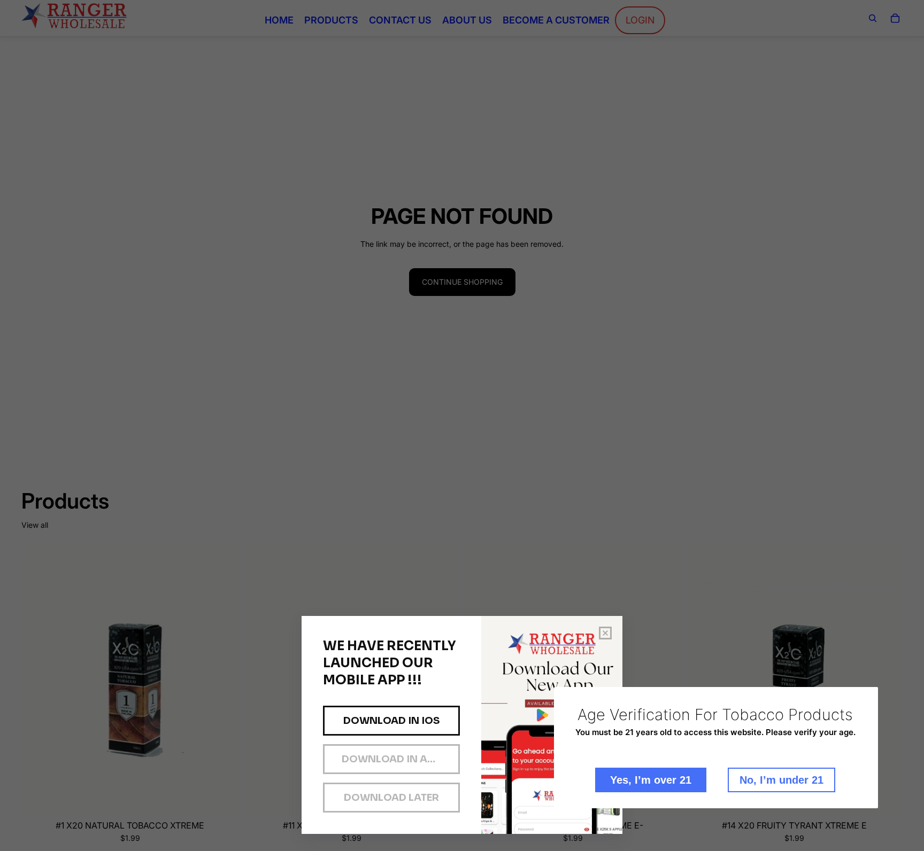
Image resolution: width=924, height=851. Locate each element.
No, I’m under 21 (781, 780)
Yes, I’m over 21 (650, 780)
